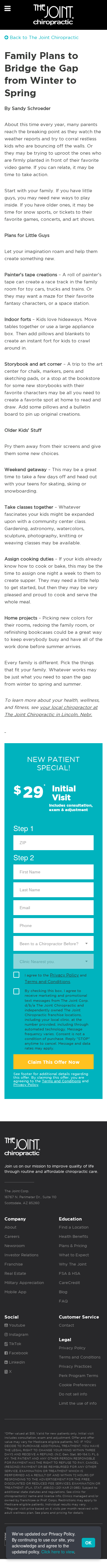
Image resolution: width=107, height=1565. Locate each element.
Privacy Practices (75, 1366)
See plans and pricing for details (58, 1512)
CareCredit (69, 1282)
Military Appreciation (24, 1282)
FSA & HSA (69, 1273)
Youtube (16, 1325)
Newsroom (14, 1245)
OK (88, 1543)
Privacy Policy (64, 975)
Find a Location (74, 1227)
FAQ (63, 1301)
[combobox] (53, 943)
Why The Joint (72, 1264)
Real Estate (15, 1273)
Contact (66, 1325)
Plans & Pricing (73, 1245)
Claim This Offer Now (54, 1062)
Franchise (13, 1264)
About (10, 1227)
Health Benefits (73, 1236)
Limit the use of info (78, 1403)
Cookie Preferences (77, 1385)
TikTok (14, 1344)
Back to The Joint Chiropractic (43, 37)
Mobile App (15, 1292)
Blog (63, 1292)
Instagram (18, 1334)
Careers (11, 1236)
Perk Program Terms (78, 1375)
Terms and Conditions (47, 981)
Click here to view (57, 1552)
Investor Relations (21, 1255)
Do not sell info (73, 1394)
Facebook (18, 1353)
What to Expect (74, 1255)
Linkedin (16, 1362)
